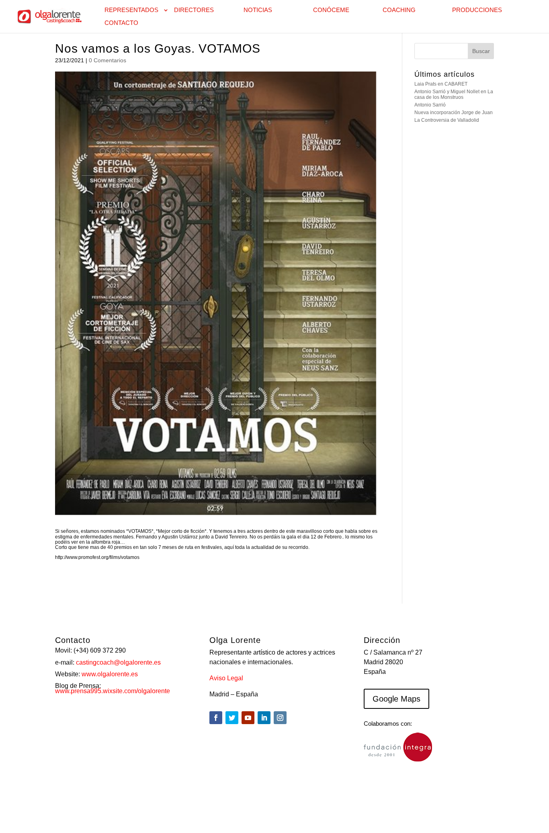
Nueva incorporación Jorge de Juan (453, 112)
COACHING (399, 10)
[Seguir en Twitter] (231, 717)
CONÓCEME (331, 10)
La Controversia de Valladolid (446, 120)
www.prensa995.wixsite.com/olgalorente (112, 691)
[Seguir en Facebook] (215, 717)
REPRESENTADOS (131, 10)
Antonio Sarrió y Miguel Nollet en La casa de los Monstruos (453, 94)
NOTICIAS (258, 10)
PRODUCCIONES (477, 10)
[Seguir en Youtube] (248, 717)
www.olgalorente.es (110, 674)
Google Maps (396, 698)
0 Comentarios (107, 60)
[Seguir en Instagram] (280, 717)
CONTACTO (121, 23)
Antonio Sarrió (430, 105)
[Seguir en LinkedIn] (264, 717)
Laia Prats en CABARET (440, 84)
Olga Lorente (122, 803)
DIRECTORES (194, 10)
